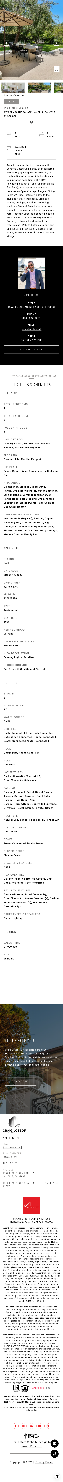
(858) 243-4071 (31, 318)
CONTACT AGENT (31, 349)
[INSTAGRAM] (24, 1426)
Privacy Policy (44, 1462)
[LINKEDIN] (31, 1426)
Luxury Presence (31, 1446)
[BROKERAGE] (47, 1426)
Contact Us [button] (20, 1081)
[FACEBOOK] (16, 1426)
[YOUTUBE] (39, 1426)
